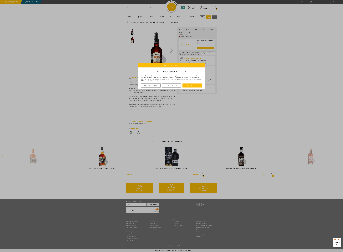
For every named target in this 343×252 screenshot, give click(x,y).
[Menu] (340, 239)
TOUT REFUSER (171, 85)
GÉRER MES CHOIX (150, 85)
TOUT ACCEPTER (192, 85)
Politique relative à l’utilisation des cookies (152, 81)
